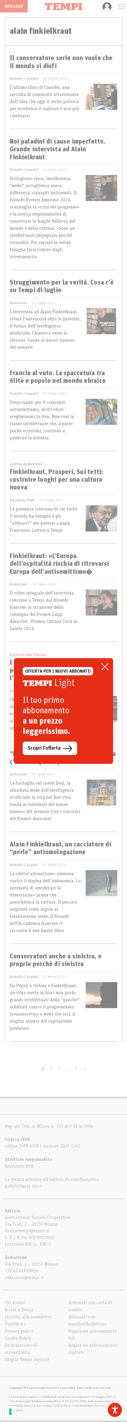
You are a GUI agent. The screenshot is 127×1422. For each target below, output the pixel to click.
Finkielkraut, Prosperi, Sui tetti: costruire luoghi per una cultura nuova (56, 480)
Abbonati (14, 6)
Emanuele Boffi (22, 500)
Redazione (18, 303)
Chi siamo (15, 1302)
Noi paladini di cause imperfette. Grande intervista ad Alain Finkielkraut (57, 150)
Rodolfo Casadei (24, 78)
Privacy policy (19, 1331)
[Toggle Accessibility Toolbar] (115, 1410)
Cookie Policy (18, 1338)
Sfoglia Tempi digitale (27, 1359)
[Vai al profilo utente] (107, 6)
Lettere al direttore (26, 464)
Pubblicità (15, 1324)
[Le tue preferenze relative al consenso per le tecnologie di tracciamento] (10, 1411)
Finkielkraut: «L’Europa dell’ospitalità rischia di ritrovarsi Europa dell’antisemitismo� (59, 564)
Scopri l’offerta (44, 748)
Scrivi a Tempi (19, 1309)
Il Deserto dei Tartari (27, 654)
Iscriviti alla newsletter (28, 1317)
